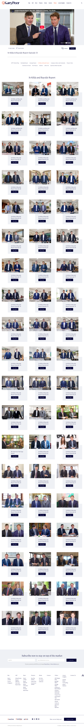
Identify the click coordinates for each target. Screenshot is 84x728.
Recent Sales (17, 684)
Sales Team (17, 682)
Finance (9, 681)
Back (12, 48)
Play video (15, 103)
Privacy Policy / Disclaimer (66, 725)
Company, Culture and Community (58, 63)
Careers (50, 3)
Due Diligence (59, 725)
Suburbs (41, 65)
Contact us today (70, 719)
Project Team (33, 681)
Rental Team (25, 690)
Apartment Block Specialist (56, 65)
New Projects (35, 65)
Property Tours (70, 63)
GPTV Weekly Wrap (15, 63)
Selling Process (18, 678)
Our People (41, 679)
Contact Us (68, 3)
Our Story (41, 678)
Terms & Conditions (73, 725)
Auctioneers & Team (26, 65)
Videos (55, 3)
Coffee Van (46, 65)
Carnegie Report (33, 63)
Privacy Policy (46, 664)
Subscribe (72, 48)
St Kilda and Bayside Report (43, 63)
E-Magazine (10, 682)
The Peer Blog (65, 682)
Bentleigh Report (24, 63)
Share (21, 48)
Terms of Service (54, 664)
